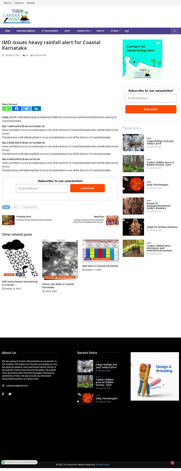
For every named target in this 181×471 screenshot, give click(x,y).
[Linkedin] (36, 108)
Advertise (31, 3)
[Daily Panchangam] (133, 184)
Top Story (50, 277)
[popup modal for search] (174, 31)
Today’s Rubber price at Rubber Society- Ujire (160, 163)
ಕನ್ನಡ (127, 31)
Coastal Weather (30, 207)
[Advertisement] (60, 82)
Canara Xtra (83, 31)
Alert (16, 207)
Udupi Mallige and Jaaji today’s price (160, 142)
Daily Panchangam (157, 184)
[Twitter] (26, 108)
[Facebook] (16, 108)
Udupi (67, 31)
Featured (9, 275)
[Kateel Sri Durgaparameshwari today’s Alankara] (133, 206)
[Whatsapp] (7, 108)
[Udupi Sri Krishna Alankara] (133, 227)
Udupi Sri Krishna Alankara (162, 227)
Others (114, 31)
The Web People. (103, 465)
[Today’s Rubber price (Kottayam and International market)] (133, 248)
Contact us (19, 3)
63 (27, 55)
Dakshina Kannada (26, 31)
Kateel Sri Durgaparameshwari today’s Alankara (158, 206)
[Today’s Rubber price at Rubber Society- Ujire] (133, 163)
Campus (100, 31)
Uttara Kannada (49, 31)
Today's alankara (154, 224)
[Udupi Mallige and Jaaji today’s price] (133, 142)
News (7, 31)
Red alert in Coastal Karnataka (100, 265)
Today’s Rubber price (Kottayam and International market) (159, 248)
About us (7, 3)
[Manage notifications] (172, 463)
